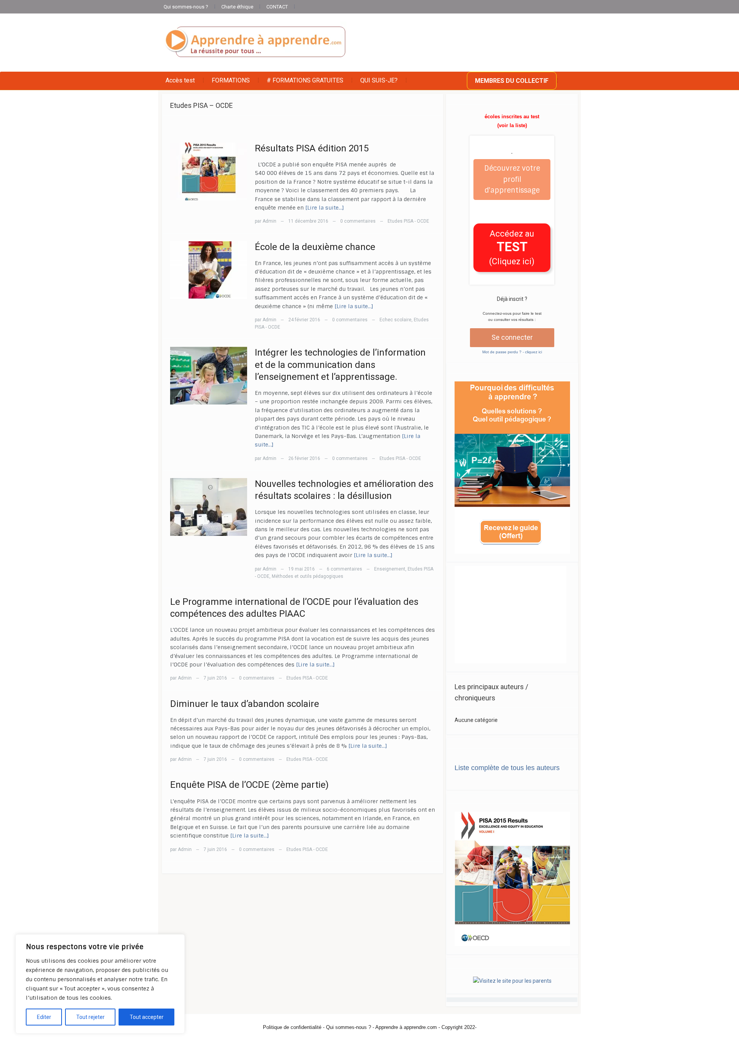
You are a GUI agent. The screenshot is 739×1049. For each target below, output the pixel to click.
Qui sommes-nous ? (186, 7)
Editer (44, 1017)
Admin (269, 221)
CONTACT (277, 7)
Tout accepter (147, 1017)
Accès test (180, 80)
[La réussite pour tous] (255, 42)
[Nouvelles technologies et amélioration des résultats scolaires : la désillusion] (208, 507)
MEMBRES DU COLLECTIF (511, 80)
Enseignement (389, 569)
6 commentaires (344, 569)
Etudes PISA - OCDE (408, 221)
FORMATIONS (231, 80)
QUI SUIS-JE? (379, 80)
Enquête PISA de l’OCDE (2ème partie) (249, 784)
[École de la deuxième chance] (208, 269)
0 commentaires (358, 221)
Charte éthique (237, 7)
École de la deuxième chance (315, 247)
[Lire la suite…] (325, 207)
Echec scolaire (395, 319)
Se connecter (512, 337)
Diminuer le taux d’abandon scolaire (244, 703)
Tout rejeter (90, 1017)
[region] (100, 984)
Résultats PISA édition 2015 (312, 148)
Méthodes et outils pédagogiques (307, 576)
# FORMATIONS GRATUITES (305, 80)
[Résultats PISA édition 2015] (208, 171)
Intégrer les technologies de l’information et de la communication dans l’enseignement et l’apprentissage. (340, 364)
